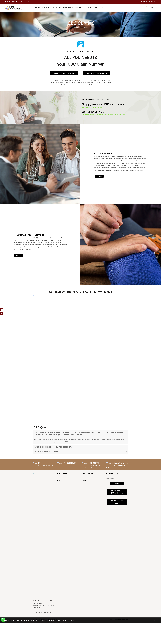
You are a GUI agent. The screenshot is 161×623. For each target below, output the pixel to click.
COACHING (84, 481)
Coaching (46, 7)
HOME (37, 7)
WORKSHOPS (85, 490)
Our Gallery (60, 484)
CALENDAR (84, 493)
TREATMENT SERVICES (87, 487)
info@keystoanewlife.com (25, 1)
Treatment (67, 7)
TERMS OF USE (61, 490)
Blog (58, 481)
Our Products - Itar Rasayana (117, 492)
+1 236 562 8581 (11, 1)
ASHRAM (84, 478)
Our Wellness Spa (117, 502)
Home (77, 27)
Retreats (56, 7)
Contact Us (98, 7)
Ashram (88, 7)
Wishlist (146, 6)
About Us (78, 7)
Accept (155, 620)
